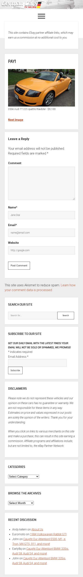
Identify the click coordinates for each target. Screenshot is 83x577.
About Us (37, 529)
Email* (12, 225)
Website (13, 242)
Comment (14, 163)
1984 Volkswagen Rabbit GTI (48, 534)
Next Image (15, 119)
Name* (12, 207)
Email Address (18, 356)
